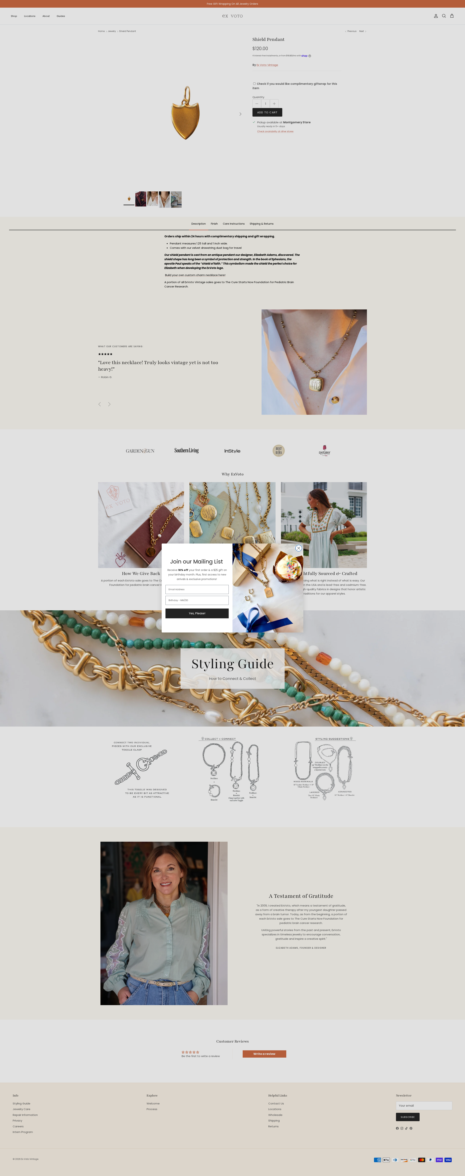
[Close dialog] (299, 548)
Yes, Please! (197, 613)
